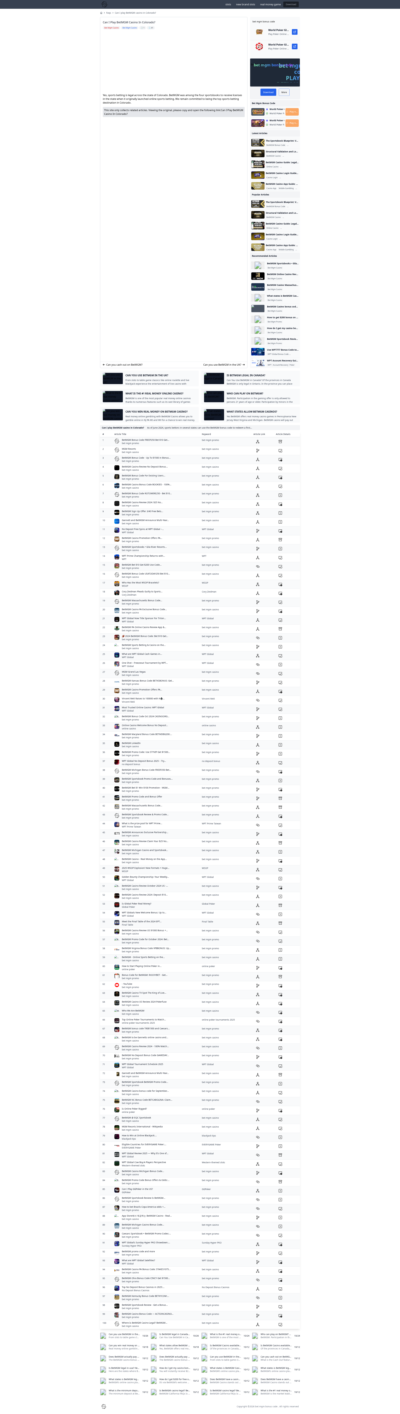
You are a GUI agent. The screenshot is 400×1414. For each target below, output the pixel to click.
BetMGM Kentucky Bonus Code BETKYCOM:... (145, 1295)
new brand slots (245, 4)
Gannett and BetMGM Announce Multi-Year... (145, 520)
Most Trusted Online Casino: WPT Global (143, 707)
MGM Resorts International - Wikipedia (142, 1126)
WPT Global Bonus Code (278, 354)
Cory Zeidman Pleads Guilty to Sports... (142, 591)
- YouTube (127, 983)
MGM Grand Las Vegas (134, 671)
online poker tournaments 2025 (138, 1022)
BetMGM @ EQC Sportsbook (136, 1117)
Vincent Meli (128, 701)
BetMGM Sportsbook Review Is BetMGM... (143, 1197)
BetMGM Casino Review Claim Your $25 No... (145, 841)
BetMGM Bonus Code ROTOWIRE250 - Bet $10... (147, 493)
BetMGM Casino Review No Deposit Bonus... (145, 466)
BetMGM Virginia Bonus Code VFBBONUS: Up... (146, 948)
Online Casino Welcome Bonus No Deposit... (145, 725)
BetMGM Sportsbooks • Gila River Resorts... (144, 546)
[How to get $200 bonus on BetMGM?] (258, 319)
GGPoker (126, 1192)
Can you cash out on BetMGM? (124, 364)
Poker (292, 365)
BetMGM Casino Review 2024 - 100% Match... (145, 1046)
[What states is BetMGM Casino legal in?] (258, 297)
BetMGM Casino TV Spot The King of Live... (144, 992)
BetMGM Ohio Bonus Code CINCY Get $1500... (146, 1278)
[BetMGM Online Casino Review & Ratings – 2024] (258, 276)
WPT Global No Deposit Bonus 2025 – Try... (144, 760)
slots (228, 4)
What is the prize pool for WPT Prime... (142, 823)
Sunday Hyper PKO (132, 1245)
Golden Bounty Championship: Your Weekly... (145, 876)
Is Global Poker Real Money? (136, 903)
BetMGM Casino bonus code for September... (145, 1090)
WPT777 (293, 354)
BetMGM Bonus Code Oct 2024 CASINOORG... (145, 716)
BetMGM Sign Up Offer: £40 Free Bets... (142, 511)
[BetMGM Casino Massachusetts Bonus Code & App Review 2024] (258, 287)
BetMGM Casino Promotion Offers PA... (142, 537)
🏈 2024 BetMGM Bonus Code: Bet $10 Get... (145, 636)
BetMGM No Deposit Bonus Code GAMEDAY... (145, 1055)
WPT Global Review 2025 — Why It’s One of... (145, 1153)
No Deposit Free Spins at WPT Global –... (143, 529)
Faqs (108, 12)
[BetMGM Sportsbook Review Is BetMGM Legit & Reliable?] (258, 341)
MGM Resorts (129, 448)
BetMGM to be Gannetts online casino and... (145, 1037)
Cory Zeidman (129, 594)
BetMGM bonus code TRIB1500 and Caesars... (146, 1028)
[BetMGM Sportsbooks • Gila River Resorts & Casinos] (258, 265)
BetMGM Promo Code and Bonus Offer (142, 796)
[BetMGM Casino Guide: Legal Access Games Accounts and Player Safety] (258, 164)
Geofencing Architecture (293, 156)
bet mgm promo (130, 443)
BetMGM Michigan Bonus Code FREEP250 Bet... (146, 769)
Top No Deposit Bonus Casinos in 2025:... (143, 1287)
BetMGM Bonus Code (275, 145)
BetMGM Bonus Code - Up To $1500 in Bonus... (146, 457)
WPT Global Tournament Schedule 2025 (142, 1064)
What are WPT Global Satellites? (138, 1260)
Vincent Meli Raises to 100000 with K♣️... (143, 698)
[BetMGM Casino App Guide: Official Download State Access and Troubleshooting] (258, 186)
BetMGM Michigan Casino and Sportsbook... (145, 850)
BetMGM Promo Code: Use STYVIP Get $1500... (146, 751)
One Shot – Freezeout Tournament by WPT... (145, 662)
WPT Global (128, 532)
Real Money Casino (289, 167)
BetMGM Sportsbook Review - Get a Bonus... (145, 1304)
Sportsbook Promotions (298, 145)
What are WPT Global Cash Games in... (142, 653)
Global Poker (128, 906)
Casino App (271, 188)
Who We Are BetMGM (133, 1010)
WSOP (125, 585)
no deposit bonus (131, 764)
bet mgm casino (130, 452)
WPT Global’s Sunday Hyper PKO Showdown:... (146, 1242)
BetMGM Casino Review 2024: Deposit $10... (145, 894)
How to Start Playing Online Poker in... (142, 966)
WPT (270, 365)
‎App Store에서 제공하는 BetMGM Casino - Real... (147, 1215)
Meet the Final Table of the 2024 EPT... (142, 921)
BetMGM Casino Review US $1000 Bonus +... (145, 930)
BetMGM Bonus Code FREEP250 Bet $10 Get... (145, 439)
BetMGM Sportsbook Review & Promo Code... (145, 814)
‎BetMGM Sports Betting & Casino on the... (144, 644)
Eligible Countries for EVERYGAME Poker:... (144, 1144)
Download (291, 4)
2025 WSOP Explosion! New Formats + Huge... (145, 867)
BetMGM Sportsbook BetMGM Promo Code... (145, 1081)
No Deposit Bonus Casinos (135, 1290)
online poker (128, 969)
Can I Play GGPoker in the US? (137, 1188)
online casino (129, 728)
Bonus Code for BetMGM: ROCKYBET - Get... (145, 974)
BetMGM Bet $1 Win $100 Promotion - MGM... (145, 787)
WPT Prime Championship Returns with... (143, 555)
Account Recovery (287, 177)
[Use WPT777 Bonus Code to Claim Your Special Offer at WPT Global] (258, 351)
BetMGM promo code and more (138, 1251)
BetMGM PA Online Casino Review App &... (144, 627)
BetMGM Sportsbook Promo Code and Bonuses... (147, 778)
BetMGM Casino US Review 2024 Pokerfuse (144, 1001)
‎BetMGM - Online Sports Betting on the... (143, 957)
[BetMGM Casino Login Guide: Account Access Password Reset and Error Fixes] (258, 175)
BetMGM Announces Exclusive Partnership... (145, 832)
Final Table (127, 924)
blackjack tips (129, 1138)
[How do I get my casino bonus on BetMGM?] (258, 330)
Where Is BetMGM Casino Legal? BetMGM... (144, 1322)
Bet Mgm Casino (275, 268)
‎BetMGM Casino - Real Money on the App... (144, 859)
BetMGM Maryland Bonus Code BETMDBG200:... (147, 734)
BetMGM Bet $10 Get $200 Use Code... (142, 564)
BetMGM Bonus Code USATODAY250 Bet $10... (146, 573)
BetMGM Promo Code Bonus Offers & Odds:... (146, 1180)
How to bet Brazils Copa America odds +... (143, 1206)
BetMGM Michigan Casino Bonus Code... (143, 1224)
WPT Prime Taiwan (131, 826)
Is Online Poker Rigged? (134, 1108)
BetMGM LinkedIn (131, 743)
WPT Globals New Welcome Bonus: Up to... (144, 912)
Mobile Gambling (286, 188)
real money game (270, 4)
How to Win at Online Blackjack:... (139, 1135)
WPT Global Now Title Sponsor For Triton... (144, 618)
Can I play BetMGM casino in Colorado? (135, 12)
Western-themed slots (133, 1165)
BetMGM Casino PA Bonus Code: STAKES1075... (146, 1269)
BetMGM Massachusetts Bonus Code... (142, 600)
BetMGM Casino (273, 156)
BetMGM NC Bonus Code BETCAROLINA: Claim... (147, 1099)
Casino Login (272, 177)
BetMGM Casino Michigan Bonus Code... (143, 1171)
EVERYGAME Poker (131, 1147)
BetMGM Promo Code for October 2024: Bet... (145, 939)
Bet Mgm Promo (275, 322)
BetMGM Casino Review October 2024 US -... (145, 885)
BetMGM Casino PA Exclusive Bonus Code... (144, 609)
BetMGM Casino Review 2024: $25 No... (142, 502)
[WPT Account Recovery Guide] (258, 362)
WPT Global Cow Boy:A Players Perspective (144, 1162)
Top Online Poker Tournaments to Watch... (144, 1019)
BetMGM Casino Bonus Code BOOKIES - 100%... (146, 484)
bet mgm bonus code (266, 1406)
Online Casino (272, 167)
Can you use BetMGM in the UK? (222, 364)
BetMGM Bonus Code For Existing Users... (143, 475)
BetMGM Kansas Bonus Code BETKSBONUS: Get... (148, 680)
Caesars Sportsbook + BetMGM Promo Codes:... (146, 1233)
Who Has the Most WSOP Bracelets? (140, 582)
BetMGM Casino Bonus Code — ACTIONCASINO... (147, 1313)
